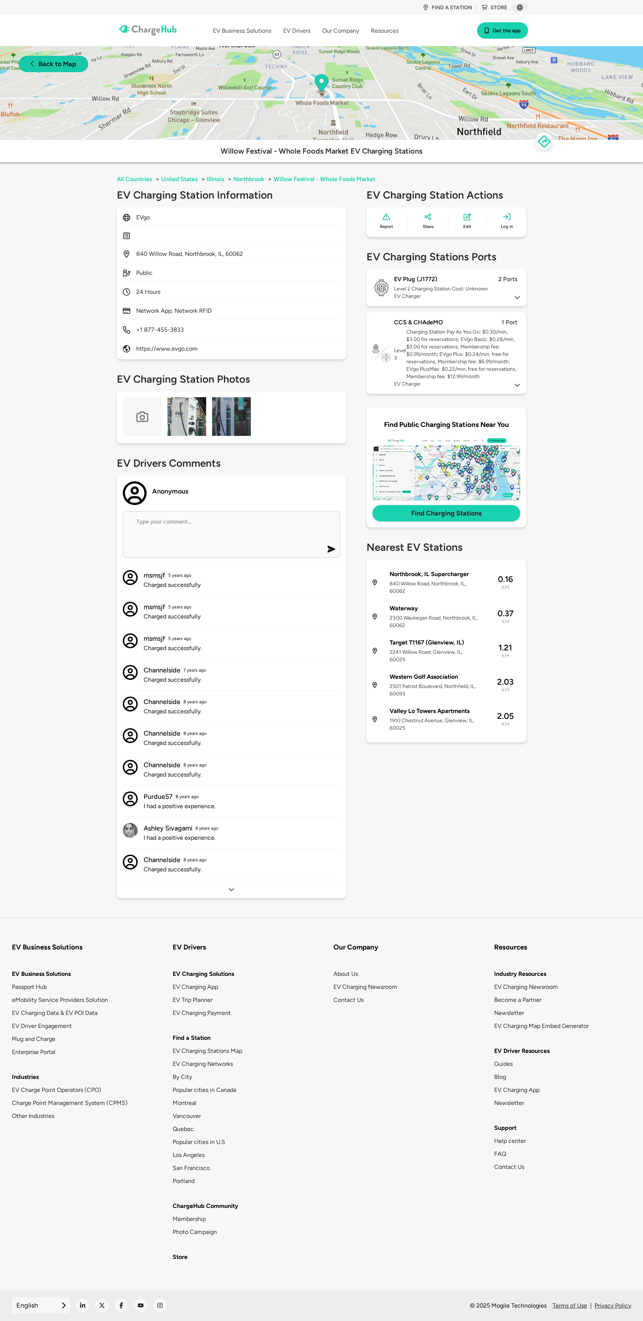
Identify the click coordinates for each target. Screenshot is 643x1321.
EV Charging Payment (202, 1012)
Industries (25, 1076)
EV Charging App (195, 986)
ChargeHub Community (205, 1205)
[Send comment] (331, 549)
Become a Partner (517, 999)
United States (179, 179)
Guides (503, 1063)
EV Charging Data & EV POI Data (54, 1012)
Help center (510, 1140)
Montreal (184, 1102)
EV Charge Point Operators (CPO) (56, 1089)
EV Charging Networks (203, 1063)
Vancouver (187, 1115)
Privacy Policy (613, 1305)
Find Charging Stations (446, 513)
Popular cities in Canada (204, 1089)
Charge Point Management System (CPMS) (70, 1102)
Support (505, 1127)
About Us (345, 973)
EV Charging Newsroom (365, 986)
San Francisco (191, 1167)
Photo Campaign (195, 1231)
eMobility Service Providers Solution (60, 999)
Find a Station (192, 1037)
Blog (500, 1076)
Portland (184, 1181)
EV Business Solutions (41, 973)
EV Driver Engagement (42, 1025)
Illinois (215, 179)
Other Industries (33, 1115)
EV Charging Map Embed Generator (541, 1025)
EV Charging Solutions (203, 973)
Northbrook (248, 179)
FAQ (500, 1153)
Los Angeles (189, 1154)
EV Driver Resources (522, 1050)
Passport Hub (29, 986)
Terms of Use (570, 1305)
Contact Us (348, 999)
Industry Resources (520, 973)
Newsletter (509, 1012)
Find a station (452, 7)
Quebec (183, 1128)
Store (498, 7)
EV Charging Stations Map (207, 1050)
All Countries (134, 179)
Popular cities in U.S (199, 1141)
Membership (189, 1218)
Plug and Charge (33, 1038)
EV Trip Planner (192, 999)
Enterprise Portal (33, 1051)
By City (182, 1076)
